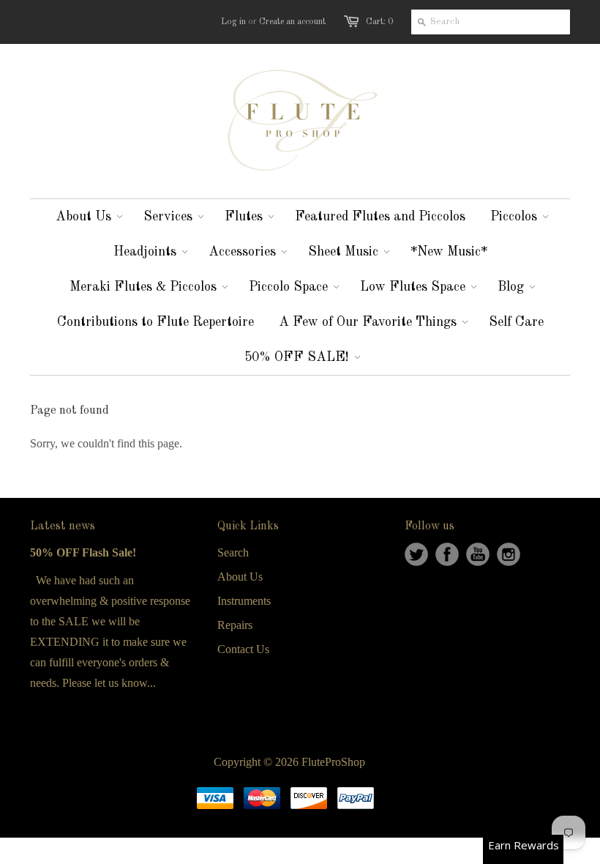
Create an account (292, 22)
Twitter (416, 554)
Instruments (244, 601)
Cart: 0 (379, 22)
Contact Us (243, 649)
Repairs (234, 625)
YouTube (478, 554)
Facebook (447, 554)
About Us (240, 576)
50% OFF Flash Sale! (83, 552)
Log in (233, 22)
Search (233, 552)
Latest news (62, 526)
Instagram (508, 554)
